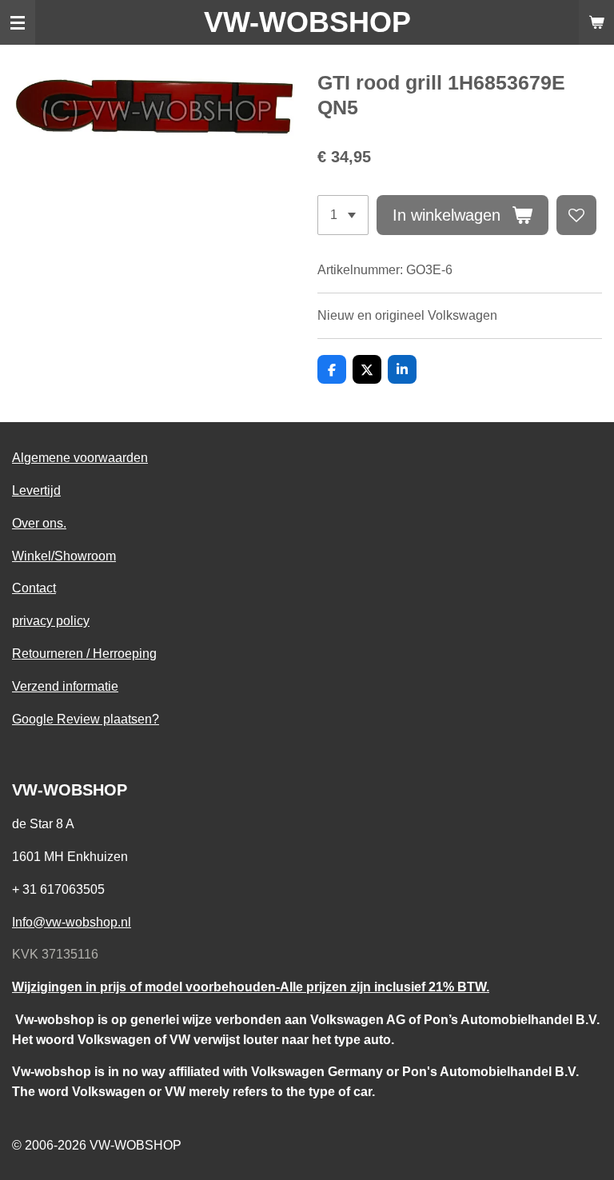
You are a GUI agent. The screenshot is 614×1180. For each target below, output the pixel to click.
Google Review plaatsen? (85, 719)
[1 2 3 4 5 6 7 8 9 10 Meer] (343, 215)
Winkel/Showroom (64, 555)
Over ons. (39, 523)
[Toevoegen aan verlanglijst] (576, 215)
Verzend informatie (65, 686)
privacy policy (51, 620)
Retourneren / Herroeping (84, 653)
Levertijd (36, 490)
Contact (34, 587)
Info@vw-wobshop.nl (71, 922)
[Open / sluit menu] (17, 22)
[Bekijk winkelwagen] (596, 22)
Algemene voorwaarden (80, 457)
